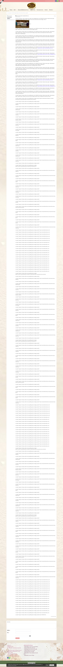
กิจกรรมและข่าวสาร (40, 10)
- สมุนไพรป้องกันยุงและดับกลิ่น (29, 651)
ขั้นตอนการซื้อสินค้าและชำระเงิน (23, 10)
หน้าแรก (11, 10)
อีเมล (8, 632)
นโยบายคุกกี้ (14, 665)
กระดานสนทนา (9, 12)
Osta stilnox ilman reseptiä (23, 12)
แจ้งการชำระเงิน (32, 10)
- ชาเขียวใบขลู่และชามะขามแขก (29, 650)
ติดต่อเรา (46, 10)
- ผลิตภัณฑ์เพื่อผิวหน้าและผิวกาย (29, 647)
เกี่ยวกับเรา (51, 10)
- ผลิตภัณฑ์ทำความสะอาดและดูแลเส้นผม (31, 646)
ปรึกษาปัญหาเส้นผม (16, 12)
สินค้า (15, 10)
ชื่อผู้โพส (8, 630)
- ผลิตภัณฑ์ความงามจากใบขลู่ (29, 655)
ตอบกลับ (18, 638)
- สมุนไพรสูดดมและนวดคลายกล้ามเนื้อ (30, 649)
